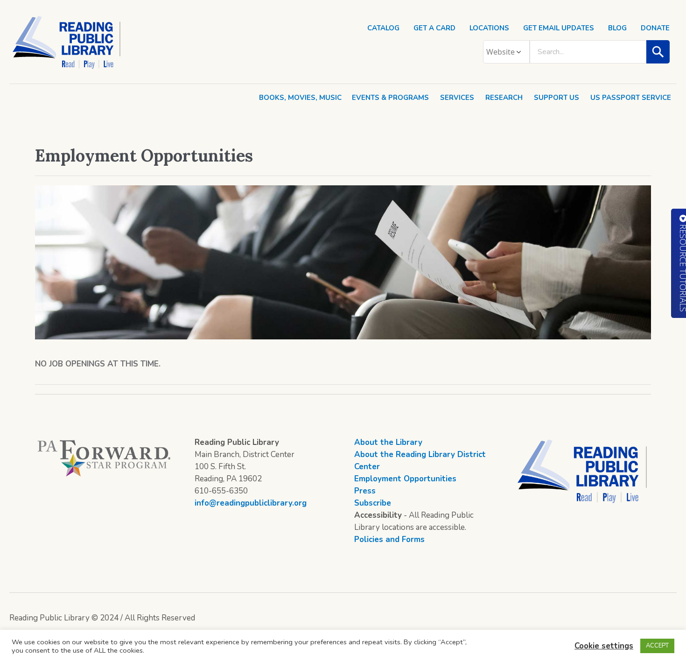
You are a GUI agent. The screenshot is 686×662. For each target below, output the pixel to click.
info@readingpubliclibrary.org (251, 503)
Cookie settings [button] (603, 646)
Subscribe (372, 503)
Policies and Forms (389, 539)
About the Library (388, 442)
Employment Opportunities (405, 478)
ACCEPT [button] (657, 645)
